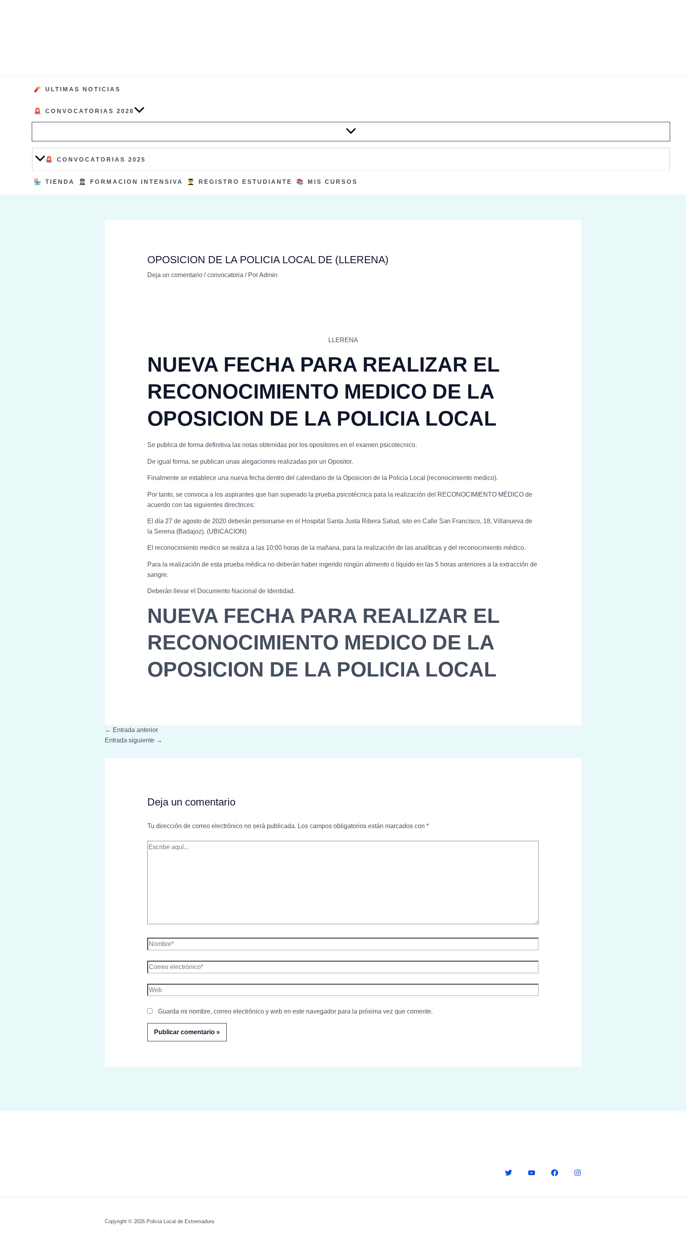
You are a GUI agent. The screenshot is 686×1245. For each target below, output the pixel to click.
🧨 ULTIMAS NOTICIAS (77, 89)
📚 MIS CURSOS (327, 181)
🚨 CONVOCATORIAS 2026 (84, 111)
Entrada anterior (131, 730)
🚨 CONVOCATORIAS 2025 (95, 159)
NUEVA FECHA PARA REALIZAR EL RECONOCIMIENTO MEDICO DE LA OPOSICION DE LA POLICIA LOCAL (323, 642)
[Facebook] (554, 1172)
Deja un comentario (174, 275)
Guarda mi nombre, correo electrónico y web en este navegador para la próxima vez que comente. (295, 1011)
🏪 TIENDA (54, 181)
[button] (139, 111)
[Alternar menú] (351, 131)
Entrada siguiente (133, 740)
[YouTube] (531, 1172)
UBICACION (227, 531)
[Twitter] (508, 1172)
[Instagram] (577, 1172)
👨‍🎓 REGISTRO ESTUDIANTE (239, 181)
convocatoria (225, 275)
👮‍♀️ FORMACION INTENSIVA (131, 181)
